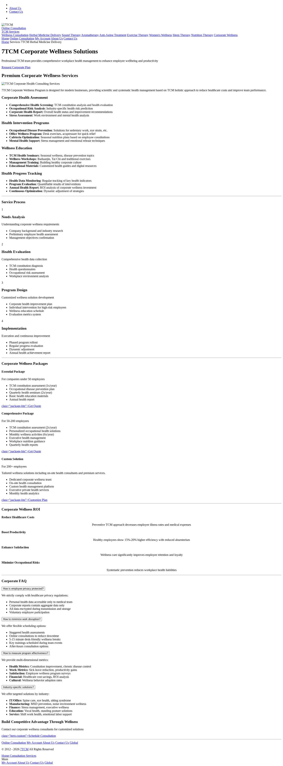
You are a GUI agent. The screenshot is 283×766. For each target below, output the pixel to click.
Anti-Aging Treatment (112, 35)
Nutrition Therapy (202, 35)
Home (5, 38)
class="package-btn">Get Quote (21, 406)
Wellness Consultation (15, 35)
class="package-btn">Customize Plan (24, 500)
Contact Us (16, 11)
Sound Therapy (71, 35)
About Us (15, 8)
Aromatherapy (90, 35)
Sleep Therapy (181, 35)
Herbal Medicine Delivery (45, 35)
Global (74, 742)
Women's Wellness (160, 35)
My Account (42, 38)
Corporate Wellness (226, 35)
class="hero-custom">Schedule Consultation (29, 735)
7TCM (24, 749)
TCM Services (10, 31)
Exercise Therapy (137, 35)
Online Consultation (14, 28)
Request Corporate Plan (16, 67)
